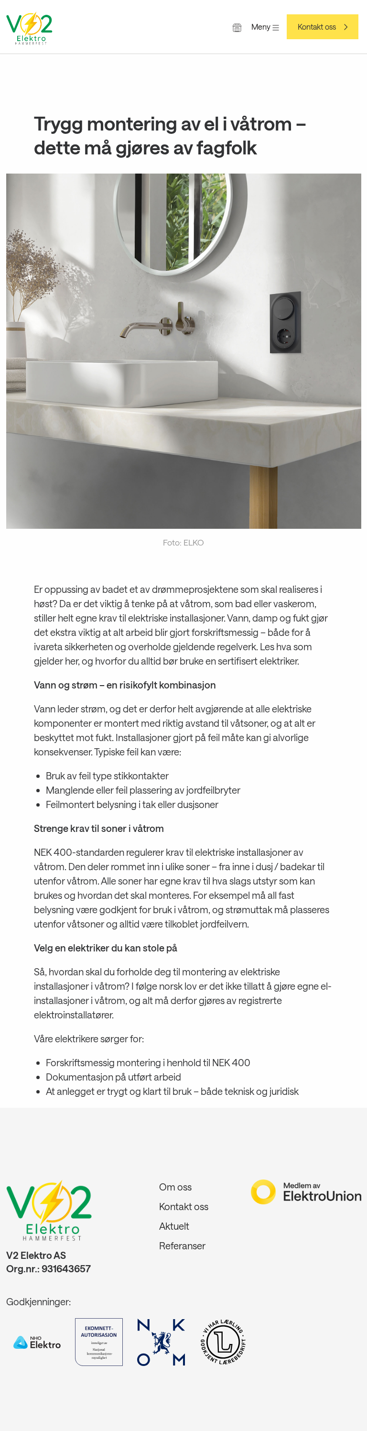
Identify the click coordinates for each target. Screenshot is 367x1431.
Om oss (175, 1186)
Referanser (182, 1245)
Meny (261, 26)
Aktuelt (174, 1226)
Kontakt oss (317, 27)
